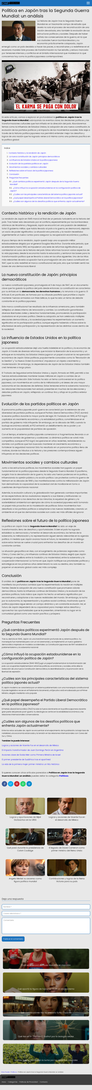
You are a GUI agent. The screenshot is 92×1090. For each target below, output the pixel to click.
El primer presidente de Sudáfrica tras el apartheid (26, 759)
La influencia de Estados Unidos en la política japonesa (33, 160)
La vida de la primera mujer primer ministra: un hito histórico (30, 764)
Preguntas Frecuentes (18, 177)
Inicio (4, 1082)
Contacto (44, 1082)
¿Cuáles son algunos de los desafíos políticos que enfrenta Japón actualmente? (49, 201)
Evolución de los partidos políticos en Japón (28, 163)
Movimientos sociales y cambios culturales (28, 167)
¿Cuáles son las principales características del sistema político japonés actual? (48, 194)
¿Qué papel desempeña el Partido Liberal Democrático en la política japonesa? (48, 198)
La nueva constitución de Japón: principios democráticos (34, 156)
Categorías (12, 1082)
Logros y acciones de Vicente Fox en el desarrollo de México (30, 745)
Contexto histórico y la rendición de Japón (27, 153)
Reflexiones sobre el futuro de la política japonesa (31, 170)
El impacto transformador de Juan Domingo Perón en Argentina (32, 750)
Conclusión (14, 174)
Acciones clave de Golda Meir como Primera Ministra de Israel (31, 754)
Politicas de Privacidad (29, 1082)
